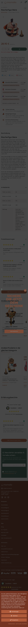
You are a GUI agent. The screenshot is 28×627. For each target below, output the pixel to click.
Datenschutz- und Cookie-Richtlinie (17, 623)
